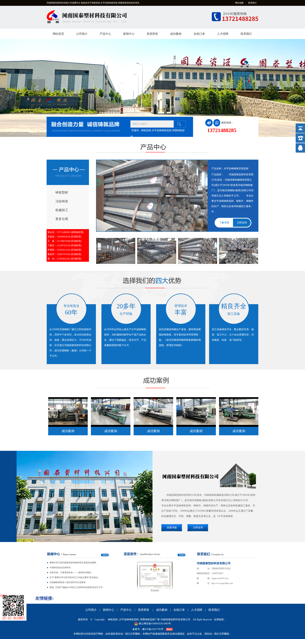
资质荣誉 (152, 33)
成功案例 (175, 33)
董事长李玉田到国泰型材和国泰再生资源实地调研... (74, 562)
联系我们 (252, 3)
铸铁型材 (61, 192)
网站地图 (239, 3)
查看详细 (172, 527)
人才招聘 (222, 33)
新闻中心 (128, 33)
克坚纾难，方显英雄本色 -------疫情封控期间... (71, 572)
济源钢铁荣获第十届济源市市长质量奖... (68, 582)
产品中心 (105, 33)
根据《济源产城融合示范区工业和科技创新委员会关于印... (77, 587)
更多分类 (61, 219)
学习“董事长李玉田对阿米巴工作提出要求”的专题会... (75, 577)
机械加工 (61, 210)
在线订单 (199, 33)
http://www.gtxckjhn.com (222, 583)
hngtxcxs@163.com (220, 578)
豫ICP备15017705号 (152, 629)
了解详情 (224, 222)
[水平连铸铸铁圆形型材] (115, 251)
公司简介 (82, 33)
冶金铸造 (61, 201)
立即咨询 (242, 222)
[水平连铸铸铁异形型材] (197, 251)
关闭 (2, 595)
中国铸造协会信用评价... (61, 567)
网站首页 (58, 33)
